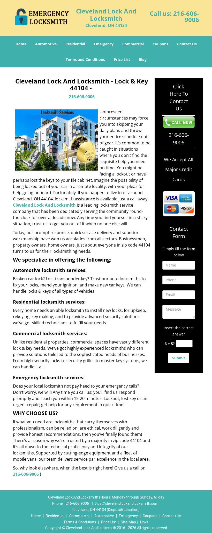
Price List (122, 59)
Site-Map (128, 522)
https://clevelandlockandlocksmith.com (125, 503)
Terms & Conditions (79, 522)
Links (144, 522)
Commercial (133, 43)
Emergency (103, 43)
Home (21, 43)
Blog (143, 59)
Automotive (46, 43)
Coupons (160, 43)
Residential (75, 43)
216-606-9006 (186, 16)
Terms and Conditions (85, 59)
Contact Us (187, 43)
